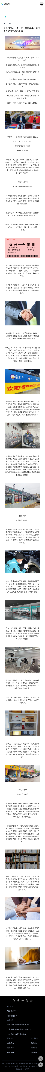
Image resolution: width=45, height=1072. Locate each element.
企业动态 (10, 1043)
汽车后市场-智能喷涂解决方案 (18, 1024)
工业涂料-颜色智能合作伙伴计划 (19, 1029)
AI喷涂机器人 (12, 1016)
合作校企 (34, 1052)
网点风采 (10, 1047)
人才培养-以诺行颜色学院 (16, 1034)
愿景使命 (34, 1043)
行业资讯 (10, 1052)
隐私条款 (19, 1069)
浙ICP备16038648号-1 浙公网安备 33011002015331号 (22, 1066)
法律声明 (26, 1069)
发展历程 (34, 1047)
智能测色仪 (11, 1011)
